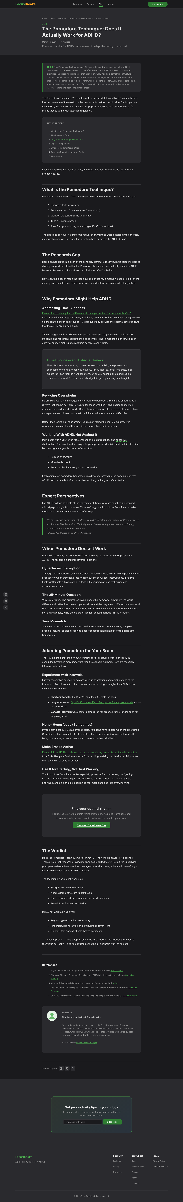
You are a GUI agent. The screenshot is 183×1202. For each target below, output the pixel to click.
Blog (101, 4)
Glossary (136, 1172)
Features (77, 4)
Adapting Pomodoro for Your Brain (67, 152)
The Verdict (56, 156)
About (111, 4)
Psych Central (117, 970)
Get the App (157, 4)
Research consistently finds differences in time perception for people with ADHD (86, 313)
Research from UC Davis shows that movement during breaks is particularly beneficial (89, 752)
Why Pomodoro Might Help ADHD (67, 139)
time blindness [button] (115, 317)
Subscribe (112, 1122)
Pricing (90, 4)
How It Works (138, 1166)
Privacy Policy (158, 1161)
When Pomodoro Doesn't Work (65, 148)
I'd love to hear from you (86, 1042)
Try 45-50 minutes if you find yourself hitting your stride (102, 702)
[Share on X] (73, 1068)
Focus (25, 4)
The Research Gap (60, 135)
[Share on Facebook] (67, 1068)
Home (44, 18)
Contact (135, 1183)
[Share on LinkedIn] (61, 1068)
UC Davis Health (130, 996)
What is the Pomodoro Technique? (67, 131)
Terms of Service (160, 1166)
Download (117, 1172)
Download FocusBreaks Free (91, 825)
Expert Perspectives (60, 143)
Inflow (115, 983)
